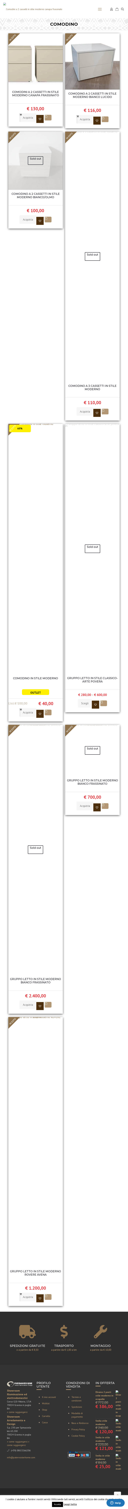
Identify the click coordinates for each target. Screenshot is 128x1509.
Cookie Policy (78, 1435)
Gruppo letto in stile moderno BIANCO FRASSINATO (35, 981)
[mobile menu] (100, 9)
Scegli (84, 703)
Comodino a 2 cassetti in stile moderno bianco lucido (92, 95)
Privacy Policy (78, 1429)
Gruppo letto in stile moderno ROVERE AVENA (35, 1273)
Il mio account (49, 1397)
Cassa (45, 1422)
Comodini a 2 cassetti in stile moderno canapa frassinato (35, 93)
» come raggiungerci (17, 1412)
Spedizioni (77, 1406)
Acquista (28, 117)
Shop (44, 1409)
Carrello (46, 1416)
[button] (40, 119)
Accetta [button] (57, 1504)
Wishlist (46, 1403)
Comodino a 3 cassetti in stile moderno (92, 387)
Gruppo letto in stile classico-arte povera (92, 680)
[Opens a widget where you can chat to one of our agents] (115, 1503)
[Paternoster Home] (32, 9)
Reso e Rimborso (80, 1423)
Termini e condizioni (77, 1399)
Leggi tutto (70, 1504)
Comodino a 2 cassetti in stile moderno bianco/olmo (36, 195)
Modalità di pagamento (77, 1415)
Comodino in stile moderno (35, 678)
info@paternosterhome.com (21, 1457)
